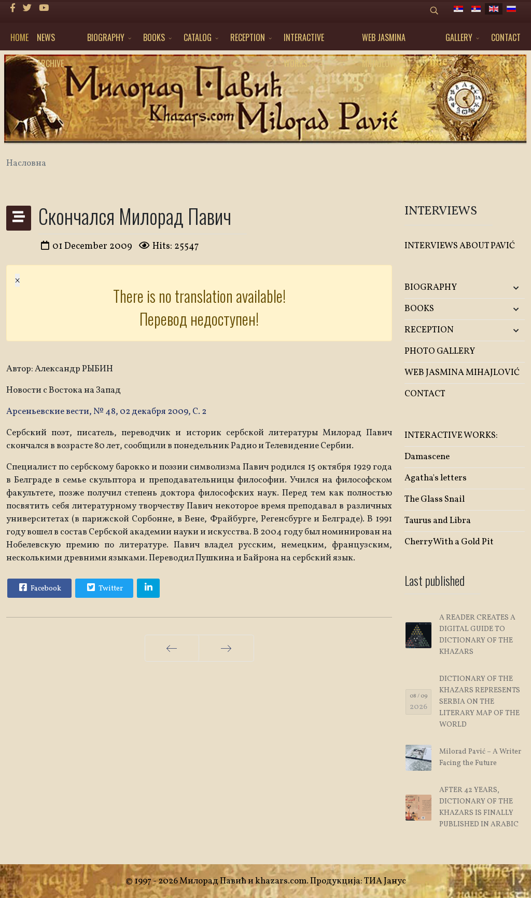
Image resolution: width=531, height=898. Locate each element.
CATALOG (198, 37)
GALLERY (458, 37)
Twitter (110, 589)
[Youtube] (44, 9)
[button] (505, 288)
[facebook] (13, 9)
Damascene (427, 457)
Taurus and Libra (437, 521)
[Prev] (172, 648)
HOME (19, 37)
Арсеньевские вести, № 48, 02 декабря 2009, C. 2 (106, 412)
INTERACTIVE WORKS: (304, 40)
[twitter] (27, 9)
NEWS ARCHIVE (50, 40)
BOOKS (154, 37)
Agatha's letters (435, 478)
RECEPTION (247, 37)
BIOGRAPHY (105, 37)
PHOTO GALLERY (439, 351)
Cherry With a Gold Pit (449, 542)
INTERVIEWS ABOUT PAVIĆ (459, 246)
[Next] (226, 648)
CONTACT (506, 37)
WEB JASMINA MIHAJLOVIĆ (384, 40)
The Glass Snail (434, 499)
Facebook (45, 589)
